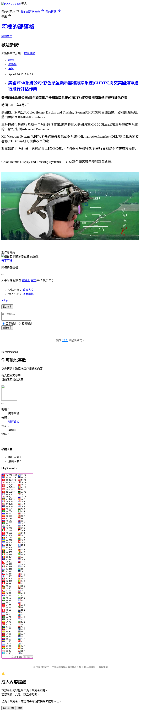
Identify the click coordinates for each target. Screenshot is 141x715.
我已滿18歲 (8, 708)
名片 (11, 68)
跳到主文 (6, 36)
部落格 (12, 64)
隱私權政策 (89, 667)
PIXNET (45, 667)
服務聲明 (103, 667)
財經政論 (29, 53)
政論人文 (28, 289)
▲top (4, 300)
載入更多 (7, 306)
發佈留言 (7, 327)
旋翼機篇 (28, 294)
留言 (33, 280)
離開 (20, 708)
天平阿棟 (6, 260)
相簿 (11, 60)
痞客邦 (26, 280)
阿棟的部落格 (17, 27)
